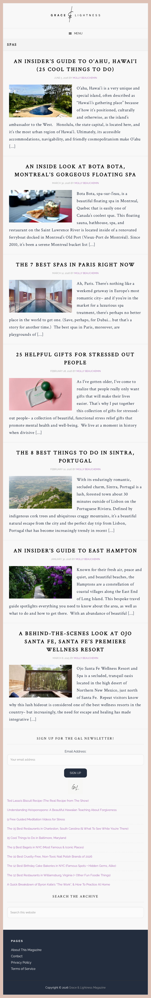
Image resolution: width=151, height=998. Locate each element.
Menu (78, 33)
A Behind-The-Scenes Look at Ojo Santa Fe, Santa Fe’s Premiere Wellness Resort (75, 641)
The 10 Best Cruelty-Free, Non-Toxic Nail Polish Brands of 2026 (49, 856)
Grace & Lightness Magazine (75, 14)
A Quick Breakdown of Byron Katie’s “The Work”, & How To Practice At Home (58, 884)
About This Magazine (26, 950)
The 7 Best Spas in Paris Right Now (75, 264)
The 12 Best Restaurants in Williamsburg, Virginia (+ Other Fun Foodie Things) (58, 875)
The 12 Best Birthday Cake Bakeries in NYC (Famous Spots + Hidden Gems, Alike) (61, 866)
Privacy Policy (21, 962)
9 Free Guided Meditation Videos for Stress (36, 819)
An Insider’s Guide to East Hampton (76, 550)
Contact (16, 956)
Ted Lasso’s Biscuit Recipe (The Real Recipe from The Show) (48, 800)
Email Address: (75, 751)
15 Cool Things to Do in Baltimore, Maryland (36, 838)
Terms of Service (23, 969)
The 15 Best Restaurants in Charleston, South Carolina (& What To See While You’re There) (67, 828)
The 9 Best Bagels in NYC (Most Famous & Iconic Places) (45, 847)
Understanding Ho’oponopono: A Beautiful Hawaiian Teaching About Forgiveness (62, 810)
